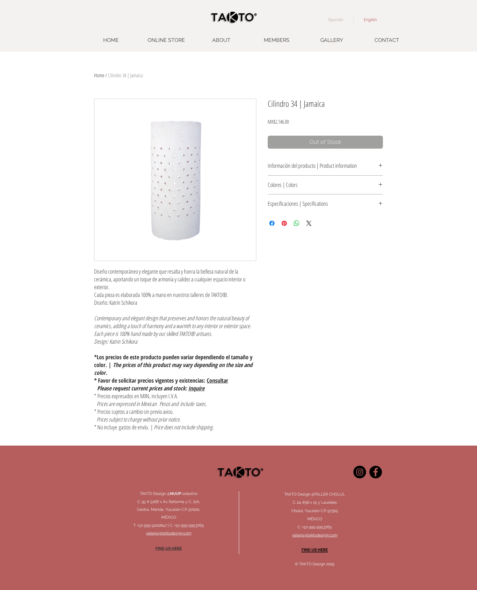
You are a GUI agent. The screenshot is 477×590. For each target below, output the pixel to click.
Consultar (217, 380)
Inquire (196, 388)
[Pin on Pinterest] (284, 223)
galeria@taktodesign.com (314, 535)
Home (99, 75)
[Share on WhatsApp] (296, 223)
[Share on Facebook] (272, 223)
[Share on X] (309, 223)
